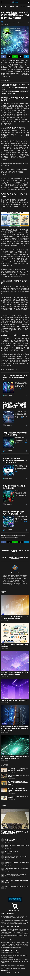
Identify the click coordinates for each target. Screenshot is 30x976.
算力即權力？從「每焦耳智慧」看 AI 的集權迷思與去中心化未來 (17, 863)
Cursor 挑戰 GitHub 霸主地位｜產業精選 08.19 (14, 701)
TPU (11, 537)
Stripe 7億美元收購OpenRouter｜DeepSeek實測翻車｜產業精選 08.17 (17, 881)
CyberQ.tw (11, 972)
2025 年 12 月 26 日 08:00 (18, 22)
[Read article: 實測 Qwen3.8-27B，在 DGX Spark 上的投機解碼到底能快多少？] (15, 819)
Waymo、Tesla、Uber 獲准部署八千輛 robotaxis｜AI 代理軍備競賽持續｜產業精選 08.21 (15, 84)
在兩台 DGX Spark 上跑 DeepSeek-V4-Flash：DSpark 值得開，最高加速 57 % (16, 839)
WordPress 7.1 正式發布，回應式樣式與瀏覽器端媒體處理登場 (15, 88)
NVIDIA (6, 537)
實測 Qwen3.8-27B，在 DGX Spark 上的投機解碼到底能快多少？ (12, 832)
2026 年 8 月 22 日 (11, 772)
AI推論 (8, 535)
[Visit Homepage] (14, 2)
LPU (3, 537)
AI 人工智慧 (11, 6)
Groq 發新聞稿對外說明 (8, 128)
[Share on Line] (15, 56)
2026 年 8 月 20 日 (5, 648)
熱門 (6, 6)
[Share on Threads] (20, 56)
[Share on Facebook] (3, 56)
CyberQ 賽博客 (10, 914)
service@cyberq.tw (5, 967)
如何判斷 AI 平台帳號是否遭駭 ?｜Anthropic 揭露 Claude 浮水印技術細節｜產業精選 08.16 (15, 875)
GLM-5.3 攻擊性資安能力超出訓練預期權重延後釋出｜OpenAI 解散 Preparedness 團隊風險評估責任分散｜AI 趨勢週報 (14, 728)
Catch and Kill (14, 535)
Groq (23, 535)
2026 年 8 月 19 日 (5, 702)
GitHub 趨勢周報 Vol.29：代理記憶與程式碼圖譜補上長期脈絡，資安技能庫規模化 (18, 769)
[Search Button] (28, 2)
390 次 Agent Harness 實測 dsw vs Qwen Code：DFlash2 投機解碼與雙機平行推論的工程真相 (18, 782)
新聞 (5, 10)
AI (4, 535)
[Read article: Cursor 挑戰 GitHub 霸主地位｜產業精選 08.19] (15, 689)
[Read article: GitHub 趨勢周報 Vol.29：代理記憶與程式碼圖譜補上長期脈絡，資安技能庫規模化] (4, 770)
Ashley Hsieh (8, 22)
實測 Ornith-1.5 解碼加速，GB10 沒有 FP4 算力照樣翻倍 (18, 775)
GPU (20, 535)
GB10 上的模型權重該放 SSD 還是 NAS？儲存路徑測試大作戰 (17, 845)
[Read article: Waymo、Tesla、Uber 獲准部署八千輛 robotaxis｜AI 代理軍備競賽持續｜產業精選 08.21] (15, 605)
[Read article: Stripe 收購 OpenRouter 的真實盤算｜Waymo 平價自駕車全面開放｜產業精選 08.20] (15, 661)
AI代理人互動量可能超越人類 (11, 851)
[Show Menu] (1, 2)
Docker (22, 6)
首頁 (2, 6)
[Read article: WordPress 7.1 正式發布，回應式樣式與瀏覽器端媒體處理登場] (15, 633)
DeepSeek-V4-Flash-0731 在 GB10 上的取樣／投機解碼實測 (16, 869)
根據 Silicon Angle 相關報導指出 (11, 60)
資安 (17, 6)
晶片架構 (15, 537)
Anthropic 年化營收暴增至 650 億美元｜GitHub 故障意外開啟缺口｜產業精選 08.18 (15, 757)
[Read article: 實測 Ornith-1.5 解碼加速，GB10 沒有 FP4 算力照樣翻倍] (4, 776)
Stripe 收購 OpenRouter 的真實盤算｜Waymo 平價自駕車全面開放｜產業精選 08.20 (15, 92)
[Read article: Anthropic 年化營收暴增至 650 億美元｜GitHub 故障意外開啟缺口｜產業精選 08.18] (15, 745)
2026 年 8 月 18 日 (5, 732)
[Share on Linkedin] (26, 56)
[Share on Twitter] (9, 56)
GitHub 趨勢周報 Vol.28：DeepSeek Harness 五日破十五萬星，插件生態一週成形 (16, 856)
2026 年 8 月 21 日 (5, 620)
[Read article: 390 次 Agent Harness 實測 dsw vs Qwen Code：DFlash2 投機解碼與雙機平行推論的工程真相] (4, 783)
